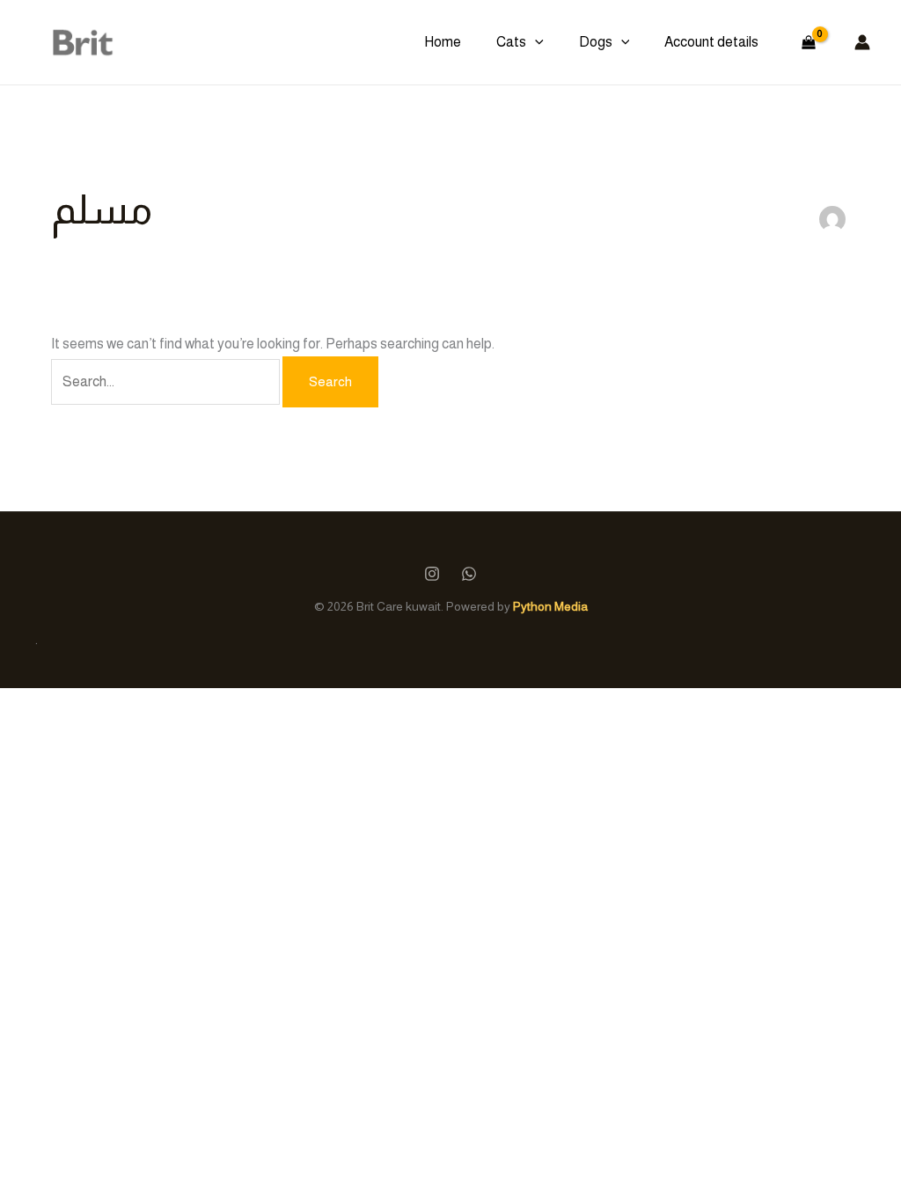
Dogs (595, 41)
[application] (535, 42)
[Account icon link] (862, 42)
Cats (511, 41)
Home (442, 41)
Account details (711, 41)
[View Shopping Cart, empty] (808, 42)
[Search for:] (166, 381)
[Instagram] (432, 574)
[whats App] (469, 574)
